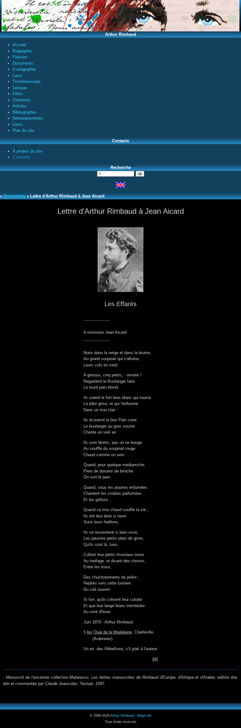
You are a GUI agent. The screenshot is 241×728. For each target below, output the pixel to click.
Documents (23, 63)
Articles (19, 106)
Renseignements (28, 118)
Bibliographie (24, 112)
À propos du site (27, 151)
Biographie (22, 51)
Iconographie (24, 69)
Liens (17, 124)
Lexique (20, 87)
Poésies (20, 57)
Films (18, 93)
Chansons (22, 100)
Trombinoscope (26, 81)
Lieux (17, 75)
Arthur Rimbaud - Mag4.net (130, 715)
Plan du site (23, 130)
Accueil (19, 44)
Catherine (21, 157)
